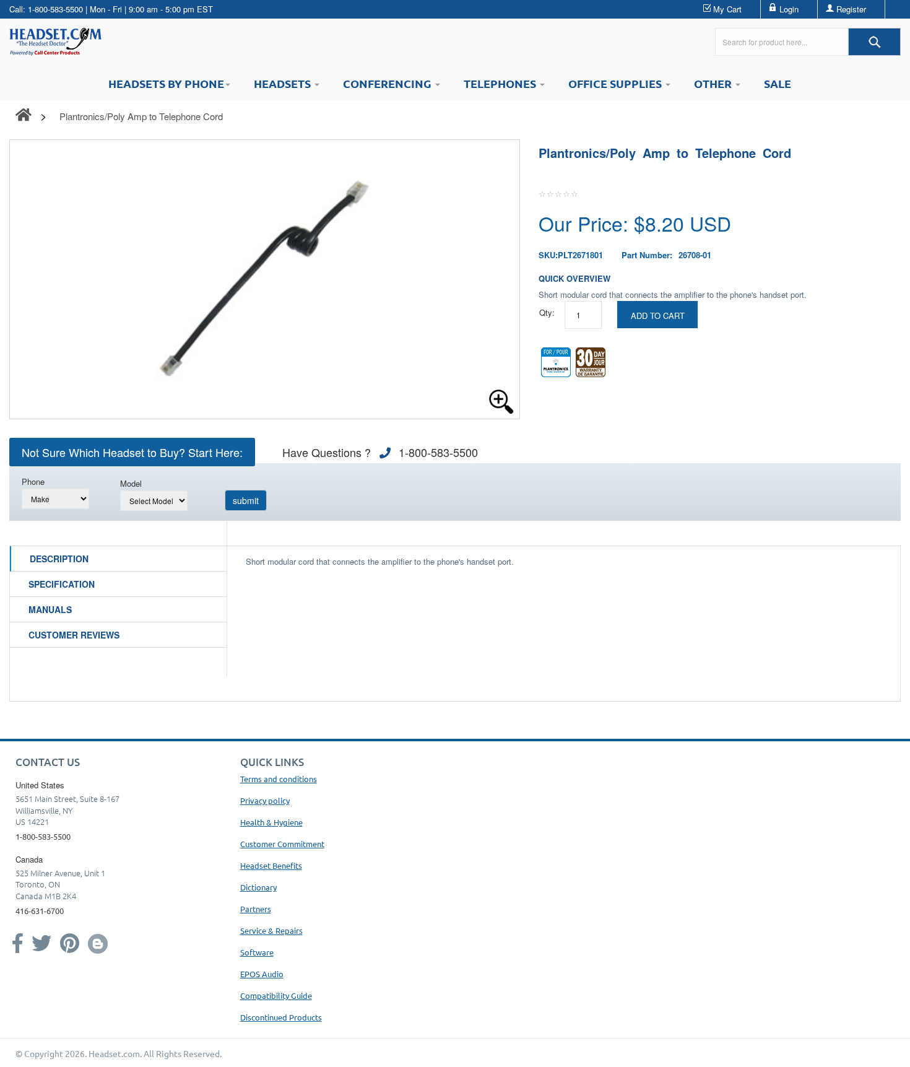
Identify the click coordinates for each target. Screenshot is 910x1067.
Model (131, 483)
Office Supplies (616, 83)
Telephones (501, 83)
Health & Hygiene (271, 822)
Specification (61, 584)
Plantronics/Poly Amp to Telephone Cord (141, 116)
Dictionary (258, 887)
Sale (777, 83)
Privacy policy (265, 800)
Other (714, 83)
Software (257, 952)
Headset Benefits (271, 865)
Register (851, 9)
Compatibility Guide (276, 995)
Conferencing (388, 83)
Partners (255, 909)
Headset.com (114, 1053)
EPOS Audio (262, 974)
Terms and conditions (278, 778)
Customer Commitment (282, 843)
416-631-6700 (39, 910)
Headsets (283, 83)
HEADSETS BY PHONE (166, 83)
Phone (33, 481)
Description (59, 558)
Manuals (50, 609)
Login (789, 9)
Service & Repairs (271, 930)
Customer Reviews (73, 635)
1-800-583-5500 (55, 9)
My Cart (727, 9)
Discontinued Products (281, 1017)
